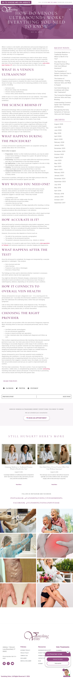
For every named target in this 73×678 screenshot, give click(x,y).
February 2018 (59, 194)
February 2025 (59, 172)
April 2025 (57, 166)
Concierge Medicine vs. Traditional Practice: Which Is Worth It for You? (19, 468)
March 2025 (58, 169)
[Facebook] (4, 663)
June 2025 (58, 160)
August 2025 (58, 157)
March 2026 (58, 139)
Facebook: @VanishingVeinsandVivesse (36, 503)
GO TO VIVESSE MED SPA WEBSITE (16, 2)
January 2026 (59, 145)
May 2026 (57, 133)
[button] (8, 388)
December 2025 (59, 148)
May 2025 (57, 163)
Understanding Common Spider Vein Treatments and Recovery (62, 105)
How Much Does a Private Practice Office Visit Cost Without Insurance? (54, 468)
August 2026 (58, 124)
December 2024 (59, 178)
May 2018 (57, 187)
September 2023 (60, 181)
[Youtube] (12, 663)
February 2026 (59, 142)
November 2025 (59, 151)
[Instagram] (8, 663)
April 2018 (57, 190)
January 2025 (59, 175)
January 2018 (58, 197)
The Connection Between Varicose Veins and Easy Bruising (62, 97)
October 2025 (59, 154)
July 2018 (57, 184)
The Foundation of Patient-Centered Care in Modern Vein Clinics (62, 73)
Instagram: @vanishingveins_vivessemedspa (36, 498)
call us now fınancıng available (55, 2)
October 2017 (58, 200)
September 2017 (59, 203)
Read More (18, 484)
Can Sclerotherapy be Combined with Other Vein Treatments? (61, 90)
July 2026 (57, 127)
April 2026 (57, 136)
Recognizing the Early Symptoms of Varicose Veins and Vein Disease (62, 112)
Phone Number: (7, 656)
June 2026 (58, 130)
